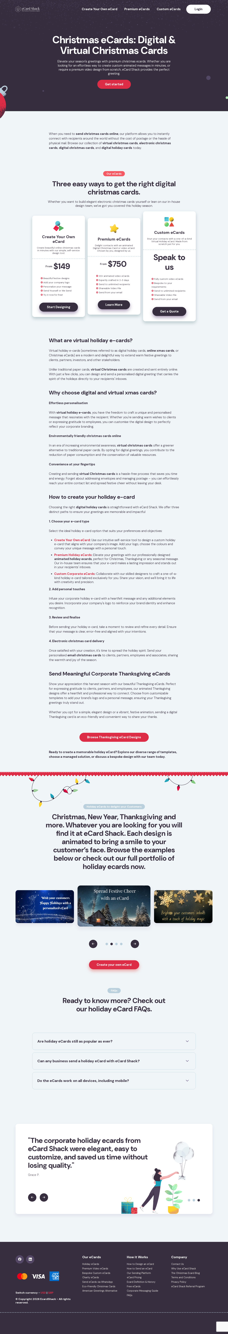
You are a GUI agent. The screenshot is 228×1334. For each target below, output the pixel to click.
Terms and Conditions (183, 1277)
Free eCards (134, 1286)
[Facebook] (21, 1259)
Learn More (113, 305)
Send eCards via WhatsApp (97, 1281)
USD (43, 1292)
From (58, 266)
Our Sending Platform (139, 1273)
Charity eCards (90, 1277)
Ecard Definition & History (141, 1281)
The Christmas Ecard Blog (185, 1273)
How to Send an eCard (139, 1268)
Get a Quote (169, 311)
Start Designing (58, 307)
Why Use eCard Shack (183, 1268)
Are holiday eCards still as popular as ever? (74, 1041)
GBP (50, 1292)
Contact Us (177, 1264)
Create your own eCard (114, 965)
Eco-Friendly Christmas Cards (98, 1286)
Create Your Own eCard (99, 9)
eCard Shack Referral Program (188, 1286)
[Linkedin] (31, 1259)
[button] (106, 944)
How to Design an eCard (140, 1264)
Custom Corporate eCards (74, 574)
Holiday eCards (90, 1264)
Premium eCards (137, 9)
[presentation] (93, 944)
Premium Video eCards (95, 1268)
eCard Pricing (134, 1277)
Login (198, 9)
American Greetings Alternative (99, 1290)
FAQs (129, 1295)
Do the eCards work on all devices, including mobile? (83, 1080)
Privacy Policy (178, 1281)
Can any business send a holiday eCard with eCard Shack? (88, 1061)
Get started (114, 84)
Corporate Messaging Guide (142, 1290)
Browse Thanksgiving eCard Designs (114, 737)
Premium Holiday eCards (73, 555)
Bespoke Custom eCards (96, 1273)
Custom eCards (169, 9)
